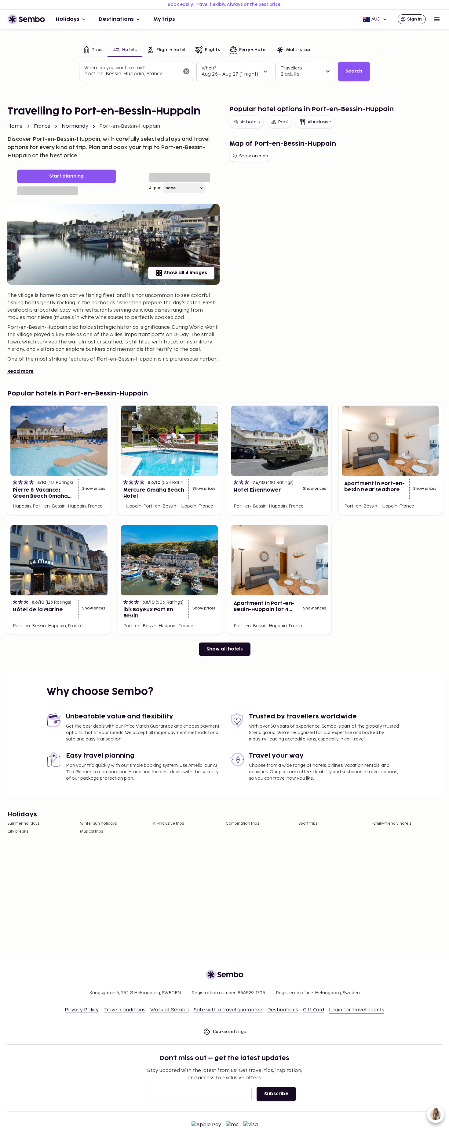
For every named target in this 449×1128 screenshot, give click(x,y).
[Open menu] (437, 19)
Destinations (116, 19)
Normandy (75, 126)
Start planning (66, 176)
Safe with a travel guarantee (228, 1010)
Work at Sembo (169, 1010)
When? (209, 68)
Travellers (291, 68)
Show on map (253, 156)
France (42, 126)
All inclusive (319, 122)
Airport (155, 188)
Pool (283, 122)
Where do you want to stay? (114, 67)
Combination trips (242, 823)
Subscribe (276, 1094)
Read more (20, 371)
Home (15, 126)
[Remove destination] (186, 71)
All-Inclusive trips (168, 823)
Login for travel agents (356, 1010)
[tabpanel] (224, 71)
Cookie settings (229, 1031)
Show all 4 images (185, 273)
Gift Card (313, 1010)
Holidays (67, 19)
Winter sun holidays (98, 823)
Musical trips (91, 831)
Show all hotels (224, 649)
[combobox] (131, 74)
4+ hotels (250, 122)
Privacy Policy (82, 1010)
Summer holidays (23, 823)
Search (353, 71)
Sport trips (307, 823)
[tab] (93, 50)
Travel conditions (124, 1010)
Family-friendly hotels (391, 823)
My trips (164, 19)
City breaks (17, 831)
